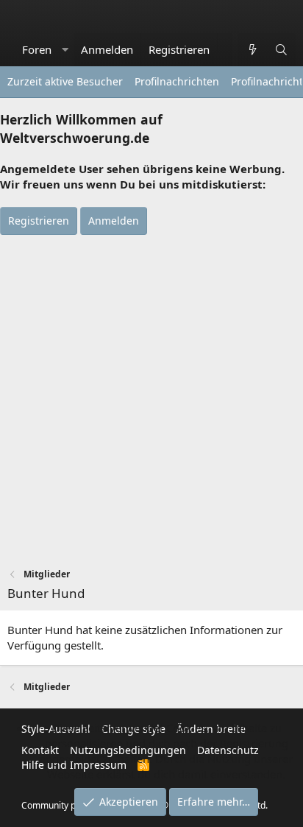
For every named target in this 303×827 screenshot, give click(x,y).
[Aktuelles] (252, 49)
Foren (36, 49)
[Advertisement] (151, 394)
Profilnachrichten (177, 81)
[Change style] (224, 42)
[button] (65, 49)
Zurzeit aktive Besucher (65, 81)
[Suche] (281, 49)
